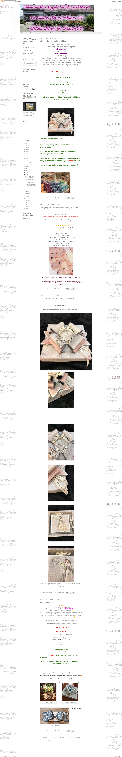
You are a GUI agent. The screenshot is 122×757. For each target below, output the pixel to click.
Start (22, 32)
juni (26, 168)
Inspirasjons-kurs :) (47, 602)
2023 (25, 149)
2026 (25, 143)
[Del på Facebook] (72, 198)
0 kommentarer (61, 197)
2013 (25, 206)
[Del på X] (70, 198)
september (28, 164)
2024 (25, 147)
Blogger (63, 752)
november (28, 160)
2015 (25, 202)
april (26, 172)
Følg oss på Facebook (30, 32)
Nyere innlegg (43, 737)
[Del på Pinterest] (74, 198)
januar (27, 193)
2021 (25, 154)
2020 (25, 156)
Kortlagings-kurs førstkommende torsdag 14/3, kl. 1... (30, 181)
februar (27, 191)
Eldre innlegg (78, 737)
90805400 (65, 233)
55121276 (72, 237)
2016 (25, 200)
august (27, 166)
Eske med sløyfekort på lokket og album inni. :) (57, 298)
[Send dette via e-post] (67, 198)
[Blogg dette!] (69, 198)
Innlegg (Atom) (49, 740)
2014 (25, 204)
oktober (27, 162)
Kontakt (39, 32)
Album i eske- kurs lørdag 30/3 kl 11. (53, 41)
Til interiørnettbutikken (49, 32)
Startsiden (61, 737)
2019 (25, 158)
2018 (25, 196)
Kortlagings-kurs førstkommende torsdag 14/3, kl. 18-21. (60, 208)
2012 (25, 208)
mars (26, 174)
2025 (25, 145)
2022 (25, 152)
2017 (25, 198)
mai (26, 170)
